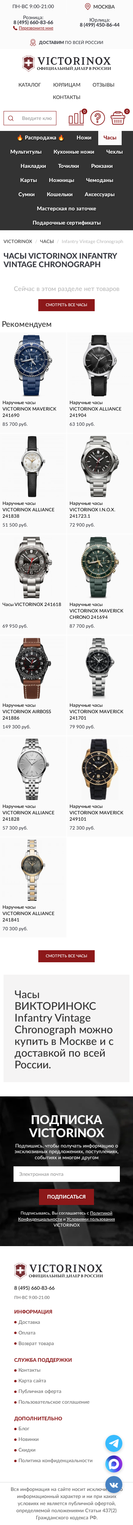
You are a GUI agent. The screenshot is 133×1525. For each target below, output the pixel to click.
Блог (23, 1429)
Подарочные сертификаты (67, 223)
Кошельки (60, 194)
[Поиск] (11, 118)
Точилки (68, 166)
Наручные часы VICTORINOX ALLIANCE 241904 (96, 409)
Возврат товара (36, 1343)
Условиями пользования (91, 1219)
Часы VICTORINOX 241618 (31, 604)
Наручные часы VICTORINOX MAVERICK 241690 (29, 409)
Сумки (26, 194)
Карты (28, 180)
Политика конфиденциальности (55, 1461)
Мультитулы (25, 152)
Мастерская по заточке (66, 208)
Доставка (29, 1322)
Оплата (26, 1333)
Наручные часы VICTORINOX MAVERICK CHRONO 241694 (96, 611)
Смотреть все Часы (66, 305)
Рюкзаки (102, 166)
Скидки (26, 1450)
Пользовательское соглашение (53, 1402)
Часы (110, 138)
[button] (33, 28)
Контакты (67, 97)
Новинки (28, 1439)
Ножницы (61, 180)
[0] (118, 118)
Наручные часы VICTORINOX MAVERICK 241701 (96, 712)
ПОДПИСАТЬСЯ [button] (66, 1197)
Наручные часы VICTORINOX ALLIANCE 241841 (28, 914)
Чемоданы (99, 180)
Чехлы (114, 152)
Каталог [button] (29, 85)
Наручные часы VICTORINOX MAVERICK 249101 (96, 813)
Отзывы (104, 85)
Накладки (33, 166)
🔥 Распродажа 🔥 (41, 138)
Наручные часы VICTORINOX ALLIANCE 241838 (28, 510)
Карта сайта (32, 1380)
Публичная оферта (39, 1391)
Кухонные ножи (74, 152)
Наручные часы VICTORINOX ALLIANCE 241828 (28, 813)
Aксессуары (100, 194)
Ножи (84, 138)
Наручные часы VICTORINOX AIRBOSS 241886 (26, 712)
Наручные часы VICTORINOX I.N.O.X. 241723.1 (92, 510)
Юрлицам (67, 85)
